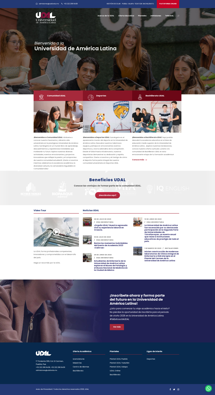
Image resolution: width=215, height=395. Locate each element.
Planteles (142, 15)
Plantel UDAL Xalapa (119, 366)
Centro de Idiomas (81, 366)
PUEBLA (124, 4)
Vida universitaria (104, 222)
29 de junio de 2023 (103, 255)
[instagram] (178, 389)
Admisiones (155, 15)
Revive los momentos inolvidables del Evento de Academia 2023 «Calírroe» (111, 245)
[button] (208, 388)
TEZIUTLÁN (138, 4)
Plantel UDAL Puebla (118, 359)
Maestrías (77, 363)
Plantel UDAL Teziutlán (119, 363)
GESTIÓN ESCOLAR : (114, 4)
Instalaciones (171, 248)
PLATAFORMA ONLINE (168, 4)
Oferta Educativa (126, 15)
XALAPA (131, 4)
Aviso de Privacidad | (44, 389)
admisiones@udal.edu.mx (49, 4)
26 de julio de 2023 (102, 219)
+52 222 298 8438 (70, 4)
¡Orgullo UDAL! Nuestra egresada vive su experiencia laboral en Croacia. (110, 227)
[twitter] (174, 389)
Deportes (151, 359)
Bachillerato (78, 370)
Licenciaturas (78, 359)
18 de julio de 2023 (102, 237)
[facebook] (170, 389)
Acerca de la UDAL (106, 15)
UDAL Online (115, 370)
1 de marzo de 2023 (152, 248)
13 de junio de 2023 (153, 219)
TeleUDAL (169, 15)
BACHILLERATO (148, 4)
